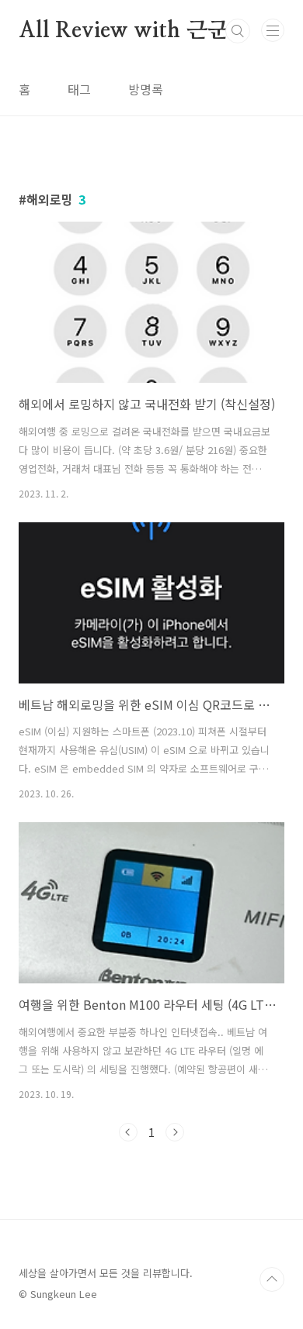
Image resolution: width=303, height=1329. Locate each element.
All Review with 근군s (127, 31)
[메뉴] (272, 30)
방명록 (145, 89)
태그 (79, 89)
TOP (271, 1279)
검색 (237, 31)
